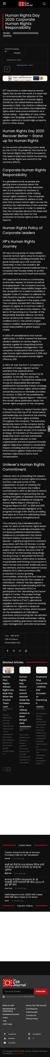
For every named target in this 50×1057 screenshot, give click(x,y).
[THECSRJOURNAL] (26, 3)
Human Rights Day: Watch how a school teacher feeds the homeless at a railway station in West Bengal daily (24, 700)
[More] (7, 69)
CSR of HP (14, 636)
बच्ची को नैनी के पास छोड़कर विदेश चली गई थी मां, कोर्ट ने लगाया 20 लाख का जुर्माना (24, 867)
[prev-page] (4, 769)
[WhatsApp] (26, 651)
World (5, 707)
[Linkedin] (5, 1038)
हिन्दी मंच (8, 873)
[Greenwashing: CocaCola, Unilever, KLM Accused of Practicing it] (41, 670)
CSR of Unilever (11, 639)
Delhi (7, 901)
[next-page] (8, 769)
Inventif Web (19, 1053)
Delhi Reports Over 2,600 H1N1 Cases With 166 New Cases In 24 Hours (23, 896)
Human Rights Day (12, 643)
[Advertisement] (25, 810)
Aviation (8, 888)
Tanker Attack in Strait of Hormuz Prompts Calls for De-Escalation (22, 853)
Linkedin (11, 1038)
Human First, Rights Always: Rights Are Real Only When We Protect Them (8, 690)
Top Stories (7, 36)
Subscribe (40, 991)
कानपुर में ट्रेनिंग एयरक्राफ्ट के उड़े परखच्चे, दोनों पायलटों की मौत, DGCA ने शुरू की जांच (24, 882)
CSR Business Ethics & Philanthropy (25, 33)
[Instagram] (29, 1034)
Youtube (11, 1043)
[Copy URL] (19, 651)
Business (6, 33)
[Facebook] (7, 651)
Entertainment (25, 727)
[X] (13, 651)
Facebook (12, 1034)
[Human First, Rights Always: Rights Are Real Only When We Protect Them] (8, 670)
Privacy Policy (29, 997)
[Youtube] (5, 1043)
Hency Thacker (17, 51)
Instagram (37, 1034)
